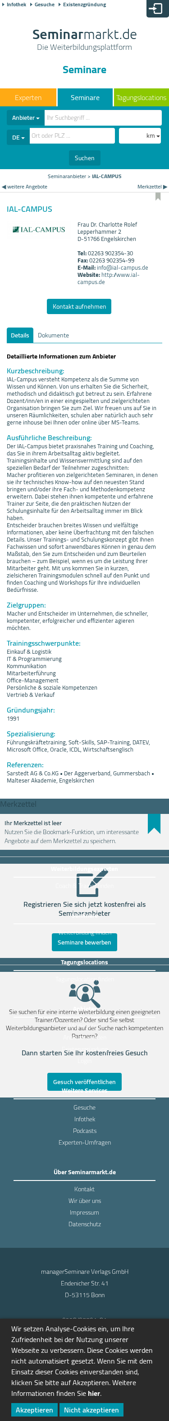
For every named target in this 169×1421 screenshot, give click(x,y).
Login (84, 1061)
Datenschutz (85, 1224)
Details (20, 335)
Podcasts (84, 1131)
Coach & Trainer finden (84, 886)
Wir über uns (85, 1201)
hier (94, 1393)
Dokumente (53, 335)
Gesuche (45, 4)
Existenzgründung (84, 4)
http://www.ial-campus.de (109, 278)
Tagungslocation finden (84, 979)
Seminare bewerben (84, 942)
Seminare (85, 97)
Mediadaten (84, 1026)
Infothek (16, 4)
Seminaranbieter (67, 176)
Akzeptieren (34, 1410)
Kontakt (84, 1189)
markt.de (84, 40)
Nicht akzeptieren (91, 1410)
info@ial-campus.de (122, 267)
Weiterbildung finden (84, 932)
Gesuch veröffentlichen (84, 1082)
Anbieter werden (84, 1037)
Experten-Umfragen (85, 1142)
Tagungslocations (141, 97)
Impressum (84, 1212)
